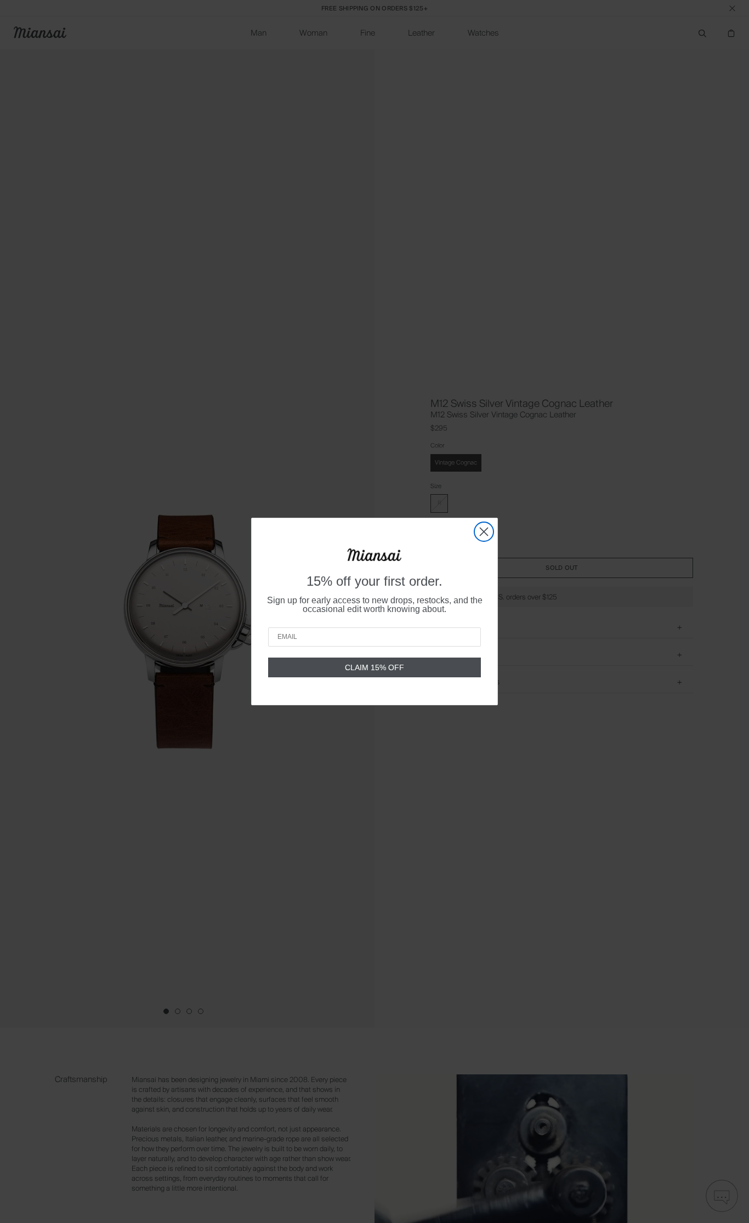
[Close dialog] (483, 531)
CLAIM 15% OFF (374, 667)
